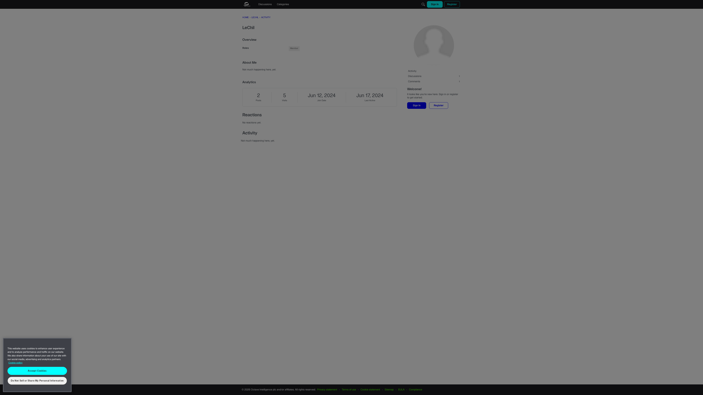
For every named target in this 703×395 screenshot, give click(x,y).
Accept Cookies (37, 371)
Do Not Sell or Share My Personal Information (37, 381)
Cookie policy (15, 363)
